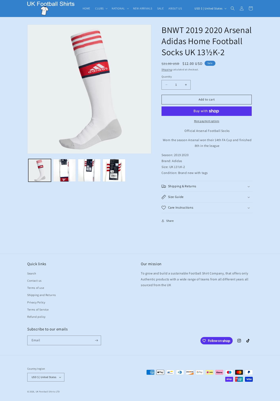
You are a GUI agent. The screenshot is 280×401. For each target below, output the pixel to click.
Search (31, 273)
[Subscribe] (96, 340)
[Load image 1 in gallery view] (39, 170)
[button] (101, 8)
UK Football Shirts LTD (48, 391)
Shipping (167, 69)
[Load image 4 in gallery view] (114, 170)
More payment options (206, 120)
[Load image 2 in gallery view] (64, 170)
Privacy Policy (36, 302)
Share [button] (170, 221)
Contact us (34, 280)
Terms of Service (38, 309)
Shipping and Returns (41, 295)
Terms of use (35, 288)
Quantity (167, 76)
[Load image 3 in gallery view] (89, 170)
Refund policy (36, 317)
